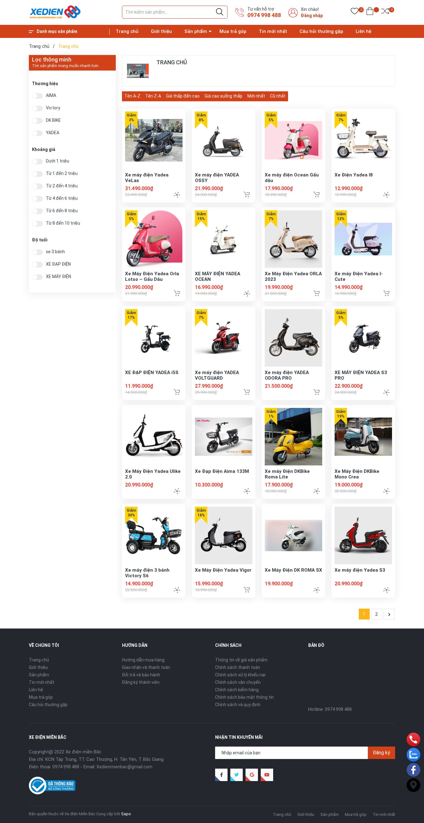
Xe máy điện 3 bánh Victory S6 (147, 572)
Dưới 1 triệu (57, 161)
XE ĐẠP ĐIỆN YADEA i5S (151, 372)
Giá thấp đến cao (183, 96)
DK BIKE (53, 120)
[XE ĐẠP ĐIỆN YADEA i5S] (154, 338)
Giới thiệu (161, 31)
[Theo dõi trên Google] (252, 775)
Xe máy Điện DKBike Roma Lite (287, 474)
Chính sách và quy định (237, 704)
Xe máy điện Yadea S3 (360, 570)
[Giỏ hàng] (370, 12)
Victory (53, 108)
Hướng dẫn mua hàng (143, 659)
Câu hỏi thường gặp (321, 31)
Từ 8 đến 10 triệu (63, 223)
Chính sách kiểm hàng (237, 689)
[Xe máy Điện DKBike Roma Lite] (293, 436)
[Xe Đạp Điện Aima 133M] (223, 436)
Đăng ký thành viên (141, 682)
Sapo (126, 814)
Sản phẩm (195, 31)
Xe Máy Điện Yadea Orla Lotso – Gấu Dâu (152, 276)
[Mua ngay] (246, 194)
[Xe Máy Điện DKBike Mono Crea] (363, 436)
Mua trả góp (232, 31)
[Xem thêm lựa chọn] (177, 194)
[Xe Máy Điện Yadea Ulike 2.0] (154, 436)
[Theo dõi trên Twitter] (236, 775)
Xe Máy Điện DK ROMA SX (293, 570)
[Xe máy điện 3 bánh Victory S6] (154, 535)
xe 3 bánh (55, 251)
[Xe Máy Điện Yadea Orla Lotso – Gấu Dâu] (154, 239)
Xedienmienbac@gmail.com (124, 766)
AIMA (51, 95)
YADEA (52, 132)
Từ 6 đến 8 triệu (62, 210)
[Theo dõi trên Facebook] (221, 775)
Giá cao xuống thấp (223, 96)
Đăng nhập (312, 15)
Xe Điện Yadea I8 (354, 175)
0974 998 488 (264, 15)
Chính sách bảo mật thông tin (244, 697)
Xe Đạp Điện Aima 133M (222, 471)
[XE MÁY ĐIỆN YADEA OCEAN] (223, 239)
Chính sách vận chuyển (238, 682)
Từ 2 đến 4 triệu (62, 186)
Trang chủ (127, 31)
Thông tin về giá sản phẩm (241, 659)
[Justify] (219, 12)
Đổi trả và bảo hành (141, 674)
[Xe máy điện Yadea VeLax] (154, 140)
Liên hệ (363, 31)
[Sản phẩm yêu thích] (355, 12)
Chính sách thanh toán (237, 667)
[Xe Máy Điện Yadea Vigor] (223, 535)
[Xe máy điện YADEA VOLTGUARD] (223, 338)
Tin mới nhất (273, 31)
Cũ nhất (278, 96)
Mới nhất (256, 96)
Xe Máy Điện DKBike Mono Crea (357, 474)
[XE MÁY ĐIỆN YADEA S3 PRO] (363, 338)
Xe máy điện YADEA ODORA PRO (287, 375)
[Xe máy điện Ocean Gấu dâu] (293, 140)
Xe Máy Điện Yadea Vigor (223, 570)
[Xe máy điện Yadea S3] (363, 535)
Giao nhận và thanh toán (146, 667)
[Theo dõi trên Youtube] (267, 775)
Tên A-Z (132, 96)
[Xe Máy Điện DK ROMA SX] (293, 535)
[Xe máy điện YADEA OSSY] (223, 140)
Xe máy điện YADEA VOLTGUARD (217, 375)
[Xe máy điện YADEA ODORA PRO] (293, 338)
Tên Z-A (153, 96)
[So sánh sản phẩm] (385, 12)
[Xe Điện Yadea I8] (363, 140)
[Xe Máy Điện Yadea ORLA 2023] (293, 239)
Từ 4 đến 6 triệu (62, 198)
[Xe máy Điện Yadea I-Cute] (363, 239)
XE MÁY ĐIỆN (58, 276)
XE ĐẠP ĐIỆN (58, 264)
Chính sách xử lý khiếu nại (240, 674)
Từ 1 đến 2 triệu (62, 173)
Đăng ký (381, 753)
